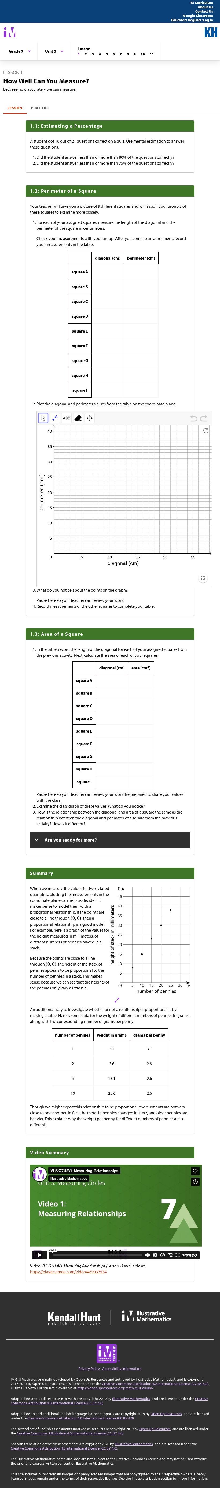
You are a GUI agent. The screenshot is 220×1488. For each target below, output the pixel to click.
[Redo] (203, 419)
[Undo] (194, 419)
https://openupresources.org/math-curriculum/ (115, 1387)
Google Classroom (198, 15)
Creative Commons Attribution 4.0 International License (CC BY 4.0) (155, 1383)
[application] (124, 506)
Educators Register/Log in (192, 20)
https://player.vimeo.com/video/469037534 (68, 1271)
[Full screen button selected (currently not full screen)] (203, 578)
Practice (40, 107)
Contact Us (204, 11)
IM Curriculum (201, 3)
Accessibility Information (121, 1368)
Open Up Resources (166, 1413)
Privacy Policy (89, 1368)
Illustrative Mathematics (131, 1398)
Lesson (15, 107)
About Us (205, 7)
